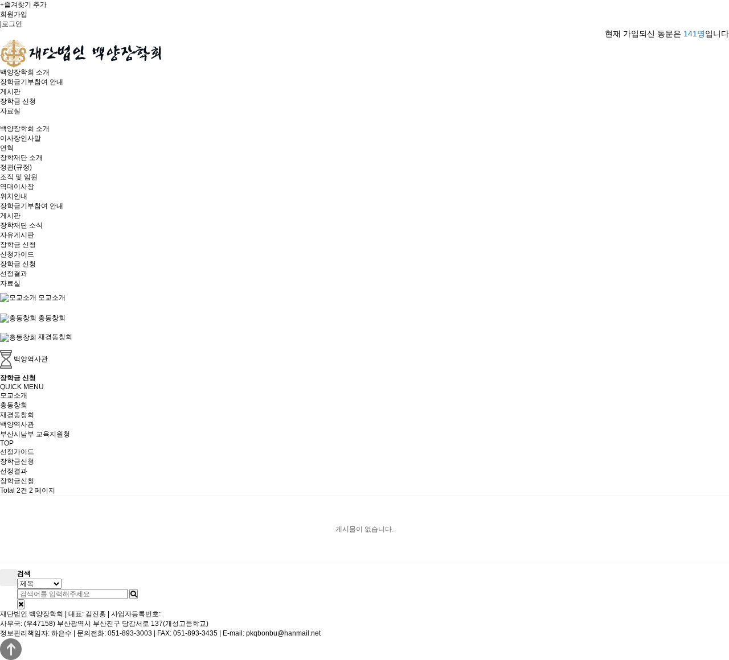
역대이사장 (17, 187)
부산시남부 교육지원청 (35, 434)
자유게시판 (17, 235)
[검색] (133, 594)
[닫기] (20, 604)
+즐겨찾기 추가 (23, 5)
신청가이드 (17, 254)
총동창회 (13, 405)
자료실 (10, 111)
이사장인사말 (20, 138)
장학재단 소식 (21, 225)
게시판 (10, 92)
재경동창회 (17, 415)
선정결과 (13, 274)
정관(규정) (16, 167)
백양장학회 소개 (25, 72)
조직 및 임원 (19, 177)
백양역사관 (17, 424)
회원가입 (13, 14)
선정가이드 (17, 452)
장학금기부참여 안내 (31, 82)
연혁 (7, 148)
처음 (8, 577)
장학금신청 (17, 461)
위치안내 (13, 196)
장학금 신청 (18, 101)
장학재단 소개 (21, 158)
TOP (7, 443)
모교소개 (13, 395)
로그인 (12, 24)
